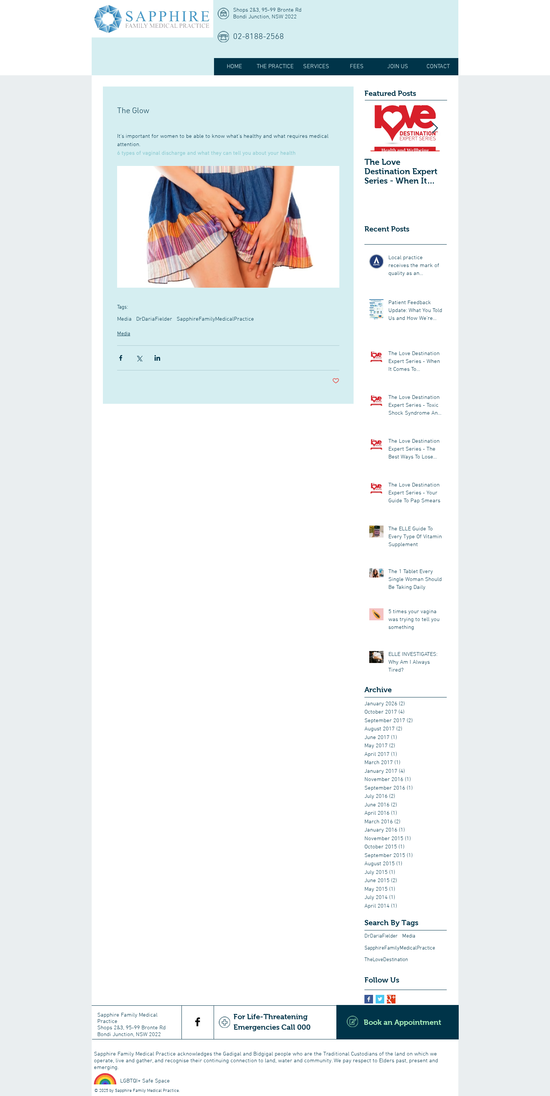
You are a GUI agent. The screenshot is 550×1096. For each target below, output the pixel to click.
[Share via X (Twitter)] (139, 357)
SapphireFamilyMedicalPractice (215, 319)
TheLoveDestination (386, 960)
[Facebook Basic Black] (197, 1021)
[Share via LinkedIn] (157, 357)
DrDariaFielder (154, 319)
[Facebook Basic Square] (368, 999)
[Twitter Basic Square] (380, 999)
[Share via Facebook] (120, 357)
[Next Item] (434, 128)
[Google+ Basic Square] (391, 999)
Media (124, 319)
